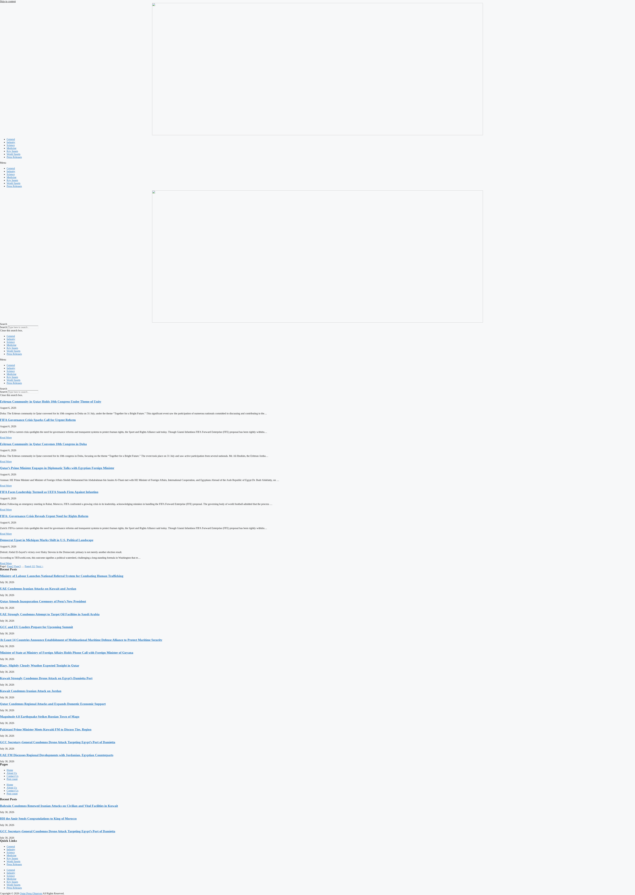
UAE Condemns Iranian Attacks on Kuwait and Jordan (38, 588)
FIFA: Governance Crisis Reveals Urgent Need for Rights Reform (44, 516)
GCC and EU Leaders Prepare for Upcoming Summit (36, 627)
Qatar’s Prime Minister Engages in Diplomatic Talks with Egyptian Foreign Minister (57, 468)
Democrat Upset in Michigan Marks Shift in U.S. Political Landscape (46, 540)
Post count (12, 779)
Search (3, 327)
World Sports (13, 154)
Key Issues (12, 151)
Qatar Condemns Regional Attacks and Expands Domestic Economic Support (53, 704)
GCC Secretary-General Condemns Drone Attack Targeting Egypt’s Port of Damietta (57, 742)
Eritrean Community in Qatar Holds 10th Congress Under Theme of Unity (50, 401)
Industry (11, 142)
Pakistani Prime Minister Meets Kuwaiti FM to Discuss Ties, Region (45, 729)
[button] (317, 162)
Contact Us (12, 776)
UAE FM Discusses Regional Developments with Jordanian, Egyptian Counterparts (56, 755)
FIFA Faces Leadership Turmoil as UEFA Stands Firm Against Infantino (49, 492)
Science (11, 145)
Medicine (11, 148)
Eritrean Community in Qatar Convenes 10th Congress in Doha (43, 444)
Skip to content (8, 1)
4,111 (30, 566)
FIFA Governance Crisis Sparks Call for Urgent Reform (38, 420)
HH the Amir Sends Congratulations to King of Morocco (38, 818)
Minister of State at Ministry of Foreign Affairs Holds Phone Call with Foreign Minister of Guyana (66, 652)
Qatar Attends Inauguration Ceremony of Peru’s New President (43, 601)
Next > (39, 566)
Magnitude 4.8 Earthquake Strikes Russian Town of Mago (39, 716)
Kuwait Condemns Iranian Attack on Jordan (30, 691)
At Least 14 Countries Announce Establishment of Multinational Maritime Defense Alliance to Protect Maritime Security (81, 640)
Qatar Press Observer (31, 893)
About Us (12, 773)
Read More (6, 437)
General (11, 139)
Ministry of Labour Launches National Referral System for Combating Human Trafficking (61, 576)
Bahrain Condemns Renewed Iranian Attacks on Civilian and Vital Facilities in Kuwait (59, 806)
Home (10, 770)
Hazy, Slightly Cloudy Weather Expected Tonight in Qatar (39, 665)
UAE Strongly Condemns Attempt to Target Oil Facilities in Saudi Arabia (50, 614)
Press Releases (14, 157)
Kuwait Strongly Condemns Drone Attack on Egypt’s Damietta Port (46, 678)
